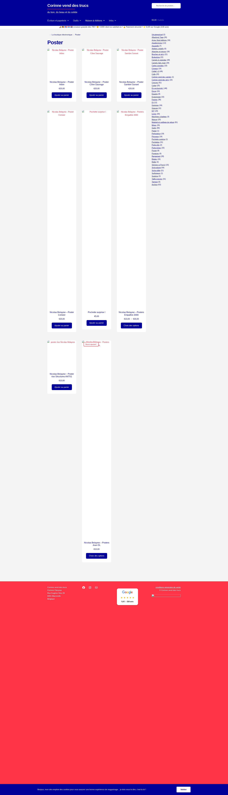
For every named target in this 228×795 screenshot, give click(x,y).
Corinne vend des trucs (67, 5)
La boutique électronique (62, 35)
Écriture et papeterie (56, 20)
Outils (76, 20)
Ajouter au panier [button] (61, 95)
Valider (183, 789)
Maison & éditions (93, 20)
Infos (111, 20)
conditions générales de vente (168, 587)
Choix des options (131, 325)
